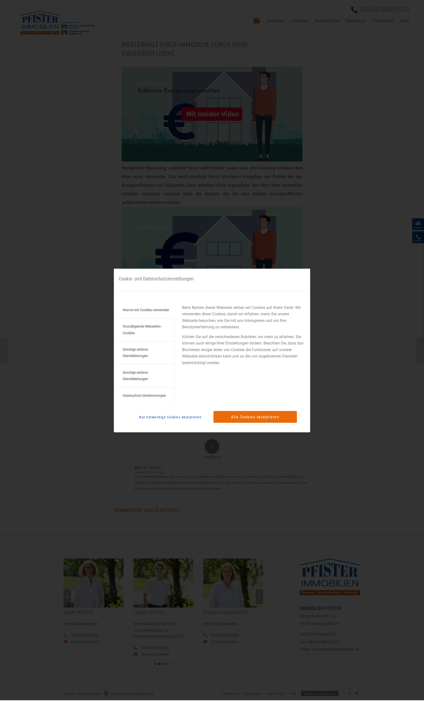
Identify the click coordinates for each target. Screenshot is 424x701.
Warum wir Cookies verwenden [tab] (146, 310)
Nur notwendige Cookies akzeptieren (170, 417)
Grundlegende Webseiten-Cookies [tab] (142, 329)
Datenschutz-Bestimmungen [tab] (144, 395)
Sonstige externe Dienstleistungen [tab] (135, 352)
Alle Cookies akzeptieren (255, 417)
